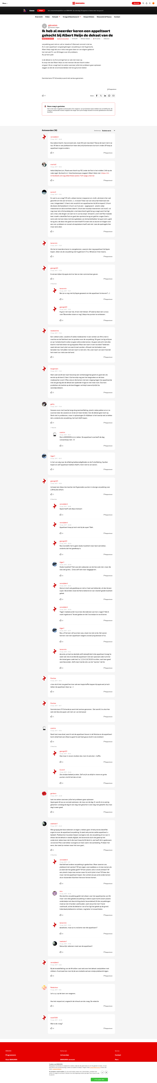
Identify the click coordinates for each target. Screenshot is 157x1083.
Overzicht (39, 17)
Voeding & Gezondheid (63, 38)
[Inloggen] (150, 3)
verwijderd (54, 137)
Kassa (31, 11)
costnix (62, 432)
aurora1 (53, 192)
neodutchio (54, 331)
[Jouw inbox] (147, 3)
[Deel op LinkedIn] (105, 95)
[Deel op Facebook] (96, 95)
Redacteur (54, 987)
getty (52, 404)
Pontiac (53, 678)
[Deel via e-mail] (113, 95)
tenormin (53, 243)
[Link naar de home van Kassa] (25, 10)
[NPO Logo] (153, 3)
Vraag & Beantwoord (71, 17)
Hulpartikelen (88, 17)
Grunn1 (62, 770)
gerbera (53, 793)
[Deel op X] (101, 95)
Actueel (55, 17)
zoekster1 (54, 824)
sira (61, 891)
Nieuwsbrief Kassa (104, 17)
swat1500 (54, 1018)
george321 (54, 268)
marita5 (53, 164)
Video (47, 17)
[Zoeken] (143, 3)
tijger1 (52, 456)
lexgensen (54, 369)
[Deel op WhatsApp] (109, 95)
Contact (117, 17)
